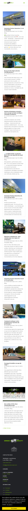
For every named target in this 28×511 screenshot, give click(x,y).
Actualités (6, 242)
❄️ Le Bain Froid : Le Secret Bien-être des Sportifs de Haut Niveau (13, 155)
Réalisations (8, 492)
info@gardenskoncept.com (10, 465)
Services (7, 494)
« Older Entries (7, 428)
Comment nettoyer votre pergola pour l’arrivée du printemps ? (11, 322)
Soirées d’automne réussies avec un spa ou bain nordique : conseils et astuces (13, 113)
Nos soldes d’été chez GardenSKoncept (11, 404)
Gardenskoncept (10, 31)
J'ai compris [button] (14, 508)
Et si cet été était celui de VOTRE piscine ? (12, 71)
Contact (7, 490)
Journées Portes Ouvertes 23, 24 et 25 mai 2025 (13, 196)
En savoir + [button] (10, 504)
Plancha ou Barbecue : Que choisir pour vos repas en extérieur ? (12, 238)
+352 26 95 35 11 (7, 462)
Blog (5, 33)
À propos (7, 488)
